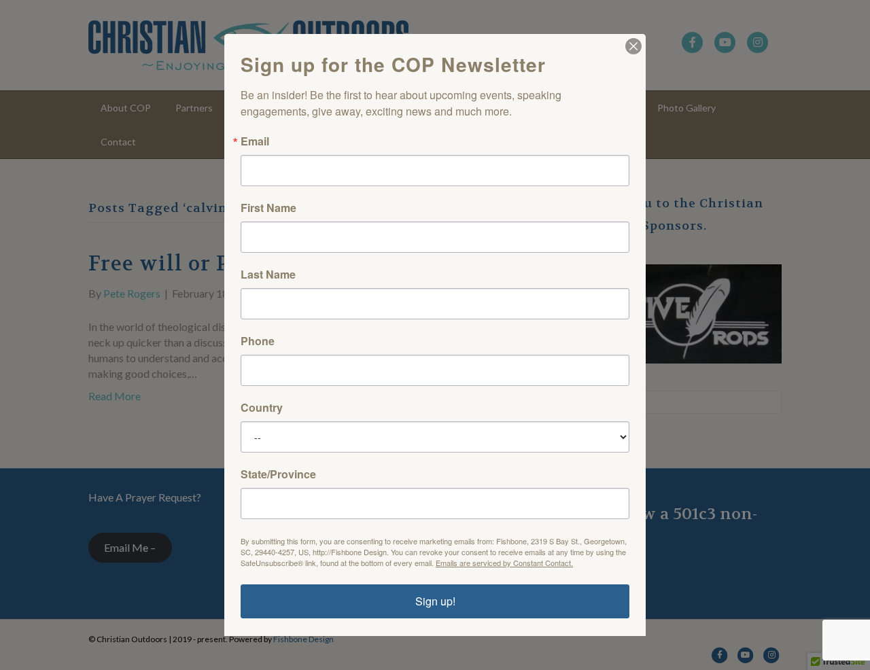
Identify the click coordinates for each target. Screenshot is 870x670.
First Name (268, 207)
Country (262, 407)
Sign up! (435, 601)
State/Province (278, 474)
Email (255, 141)
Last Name (268, 274)
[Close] (633, 46)
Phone (258, 341)
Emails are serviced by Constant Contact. (504, 562)
